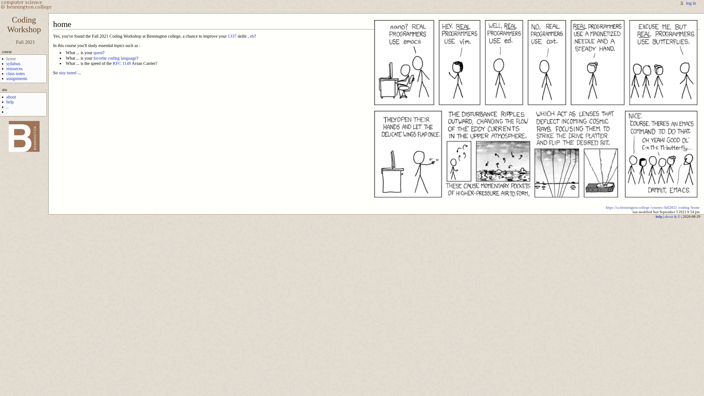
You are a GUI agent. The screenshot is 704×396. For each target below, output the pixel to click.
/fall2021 (670, 207)
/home (695, 207)
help (10, 102)
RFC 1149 (122, 63)
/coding (683, 207)
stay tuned (67, 72)
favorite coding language (115, 58)
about (11, 97)
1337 (232, 36)
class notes (15, 73)
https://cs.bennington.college (628, 207)
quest (98, 52)
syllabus (13, 63)
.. (7, 107)
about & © (672, 217)
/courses (656, 207)
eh (252, 36)
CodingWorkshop (24, 24)
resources (14, 68)
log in (691, 3)
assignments (16, 78)
